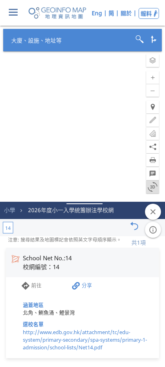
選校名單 (33, 324)
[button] (152, 60)
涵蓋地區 (33, 304)
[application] (82, 183)
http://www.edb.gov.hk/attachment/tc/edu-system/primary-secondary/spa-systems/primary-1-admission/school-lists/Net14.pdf (85, 339)
